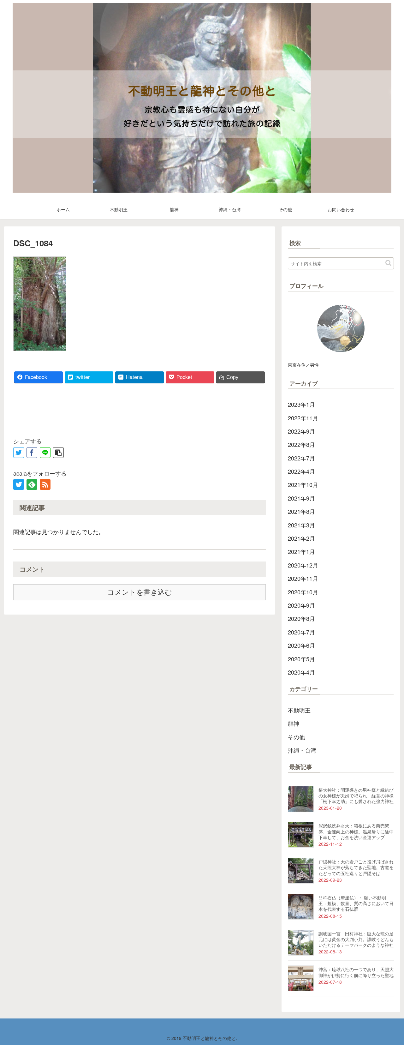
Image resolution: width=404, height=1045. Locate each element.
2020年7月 (301, 632)
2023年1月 (301, 404)
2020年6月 (301, 645)
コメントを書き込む (139, 592)
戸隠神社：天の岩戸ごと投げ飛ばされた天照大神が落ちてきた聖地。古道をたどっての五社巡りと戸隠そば (356, 867)
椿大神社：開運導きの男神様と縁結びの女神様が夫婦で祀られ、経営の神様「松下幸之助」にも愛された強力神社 (356, 795)
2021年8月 (301, 511)
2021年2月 (301, 538)
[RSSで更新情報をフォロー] (45, 484)
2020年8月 (301, 618)
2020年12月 (303, 565)
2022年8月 (301, 444)
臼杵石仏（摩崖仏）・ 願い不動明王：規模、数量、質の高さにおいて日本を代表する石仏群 (356, 903)
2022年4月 (301, 471)
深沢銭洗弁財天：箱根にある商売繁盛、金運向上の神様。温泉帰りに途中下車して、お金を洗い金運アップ (356, 831)
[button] (388, 262)
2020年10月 (303, 592)
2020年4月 (301, 672)
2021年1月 (301, 551)
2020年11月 (303, 578)
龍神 (293, 723)
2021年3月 (301, 525)
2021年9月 (301, 498)
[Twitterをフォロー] (18, 484)
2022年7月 (301, 458)
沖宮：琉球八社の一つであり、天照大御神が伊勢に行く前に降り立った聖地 (356, 972)
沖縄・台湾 (302, 750)
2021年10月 (303, 484)
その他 (296, 737)
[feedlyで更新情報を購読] (32, 484)
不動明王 (299, 710)
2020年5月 (301, 659)
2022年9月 (301, 431)
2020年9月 (301, 605)
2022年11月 (303, 418)
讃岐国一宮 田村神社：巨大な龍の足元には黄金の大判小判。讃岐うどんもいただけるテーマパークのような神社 (356, 939)
